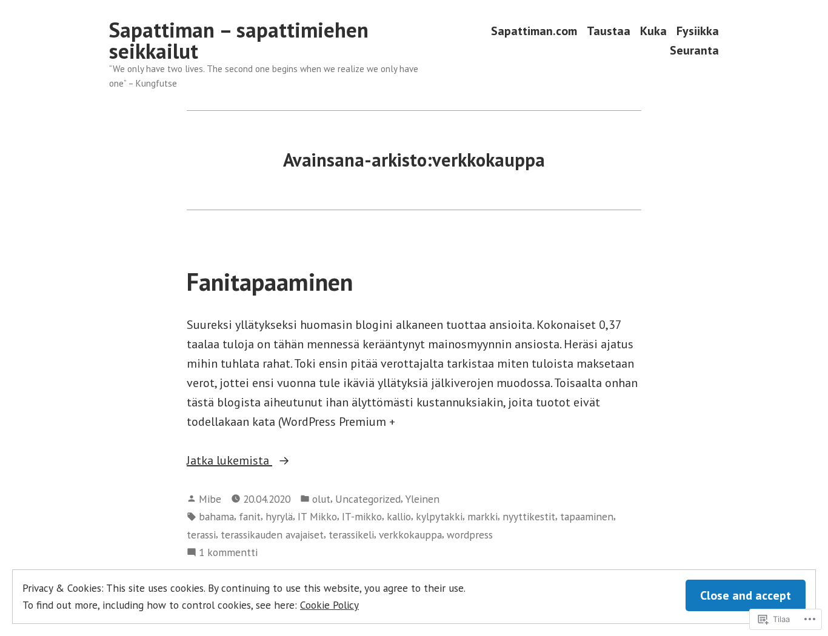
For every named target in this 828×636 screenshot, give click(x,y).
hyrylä (279, 516)
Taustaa (608, 31)
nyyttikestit (528, 516)
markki (482, 516)
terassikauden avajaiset (272, 535)
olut (321, 499)
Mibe (210, 499)
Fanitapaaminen (270, 281)
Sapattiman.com (534, 31)
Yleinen (422, 499)
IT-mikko (362, 516)
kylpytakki (439, 516)
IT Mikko (317, 516)
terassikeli (351, 535)
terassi (201, 535)
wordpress (470, 535)
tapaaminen (586, 516)
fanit (250, 516)
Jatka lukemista (229, 460)
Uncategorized (368, 499)
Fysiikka (697, 31)
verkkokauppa (410, 535)
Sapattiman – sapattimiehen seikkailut (239, 40)
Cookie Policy (329, 605)
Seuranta (694, 50)
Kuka (653, 31)
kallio (399, 516)
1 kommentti (228, 553)
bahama (216, 516)
